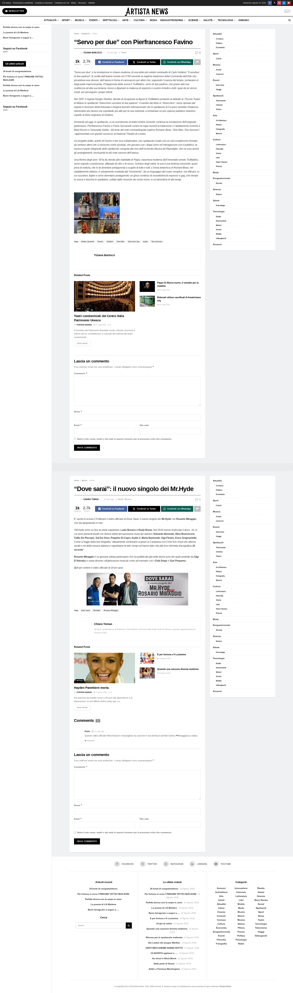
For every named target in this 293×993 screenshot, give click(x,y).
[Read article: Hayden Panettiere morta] (104, 668)
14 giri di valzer (164, 923)
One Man (120, 242)
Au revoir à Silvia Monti (164, 958)
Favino (100, 242)
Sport (66, 20)
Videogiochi (221, 238)
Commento (80, 373)
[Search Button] (289, 20)
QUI (76, 567)
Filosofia (219, 149)
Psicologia (220, 205)
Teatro (94, 34)
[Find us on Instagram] (279, 3)
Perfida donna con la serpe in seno (21, 27)
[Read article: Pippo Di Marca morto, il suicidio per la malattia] (147, 286)
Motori (218, 225)
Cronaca (219, 39)
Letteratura (221, 145)
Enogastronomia (171, 20)
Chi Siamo (6, 3)
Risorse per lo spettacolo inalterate (164, 937)
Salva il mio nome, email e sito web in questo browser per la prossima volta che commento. (124, 439)
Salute (208, 20)
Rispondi (90, 740)
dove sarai (85, 610)
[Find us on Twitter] (275, 3)
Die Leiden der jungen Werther (164, 943)
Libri (218, 158)
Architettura (221, 120)
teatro (145, 242)
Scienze (193, 20)
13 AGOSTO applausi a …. (164, 953)
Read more (84, 343)
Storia (218, 153)
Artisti (218, 70)
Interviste (220, 85)
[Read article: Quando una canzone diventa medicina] (147, 672)
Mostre (219, 134)
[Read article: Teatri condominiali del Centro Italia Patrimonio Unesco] (104, 296)
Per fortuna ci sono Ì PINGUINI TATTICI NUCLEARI (103, 894)
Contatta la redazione (44, 3)
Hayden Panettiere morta (91, 687)
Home (76, 34)
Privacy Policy (225, 986)
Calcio (218, 59)
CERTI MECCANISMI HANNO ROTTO (164, 948)
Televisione (221, 101)
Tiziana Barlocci (92, 52)
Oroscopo (82, 3)
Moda (153, 20)
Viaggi (218, 90)
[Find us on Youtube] (289, 3)
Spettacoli (110, 20)
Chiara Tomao (91, 499)
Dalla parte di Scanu (164, 963)
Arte (125, 20)
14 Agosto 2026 (164, 658)
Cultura (139, 20)
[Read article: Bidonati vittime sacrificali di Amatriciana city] (147, 301)
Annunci (243, 20)
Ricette (219, 183)
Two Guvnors (156, 242)
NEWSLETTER (16, 11)
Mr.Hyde (96, 610)
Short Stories (221, 162)
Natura (219, 194)
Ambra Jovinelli (87, 242)
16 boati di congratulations (17, 71)
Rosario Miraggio (111, 610)
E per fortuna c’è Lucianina (171, 654)
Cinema (219, 105)
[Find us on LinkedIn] (284, 3)
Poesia (219, 166)
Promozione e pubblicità (23, 3)
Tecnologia (225, 20)
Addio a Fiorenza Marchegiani (164, 969)
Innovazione (221, 221)
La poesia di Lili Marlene (16, 32)
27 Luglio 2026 (100, 325)
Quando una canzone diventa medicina (178, 669)
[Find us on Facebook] (270, 3)
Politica (219, 43)
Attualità (50, 20)
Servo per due (134, 242)
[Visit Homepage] (146, 11)
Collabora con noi (61, 3)
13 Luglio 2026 (164, 304)
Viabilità (91, 3)
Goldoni (110, 242)
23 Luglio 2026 (164, 290)
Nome (78, 411)
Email (78, 425)
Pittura (219, 125)
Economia (220, 47)
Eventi (93, 20)
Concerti (219, 74)
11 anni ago (112, 52)
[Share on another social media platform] (197, 62)
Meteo (73, 3)
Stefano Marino (84, 325)
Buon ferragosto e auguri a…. (18, 37)
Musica (79, 20)
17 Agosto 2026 (101, 692)
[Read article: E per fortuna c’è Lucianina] (147, 658)
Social (218, 230)
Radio (218, 217)
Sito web (144, 425)
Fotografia (220, 129)
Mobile (219, 234)
